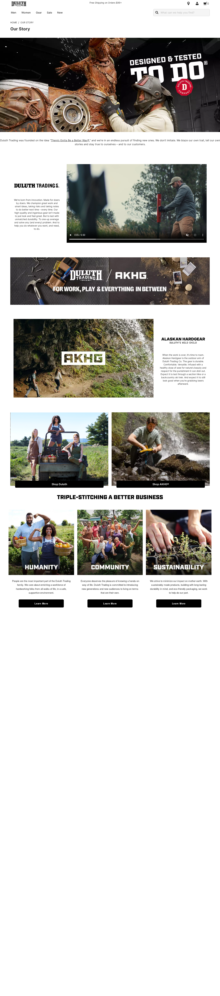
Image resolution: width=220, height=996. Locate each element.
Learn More (41, 603)
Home (13, 22)
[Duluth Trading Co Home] (18, 4)
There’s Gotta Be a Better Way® (70, 140)
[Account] (198, 3)
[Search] (157, 12)
